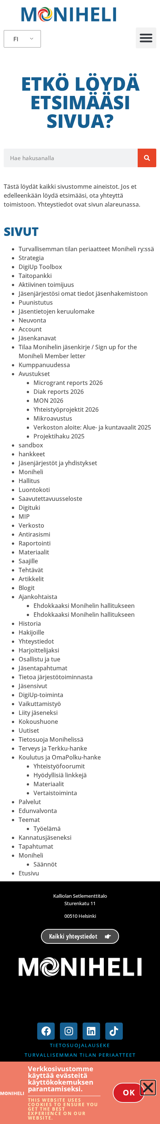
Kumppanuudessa (44, 365)
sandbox (31, 445)
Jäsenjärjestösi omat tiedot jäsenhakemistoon (83, 293)
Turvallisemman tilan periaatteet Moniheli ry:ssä (86, 249)
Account (30, 329)
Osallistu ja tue (39, 659)
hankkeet (32, 454)
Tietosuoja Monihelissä (51, 739)
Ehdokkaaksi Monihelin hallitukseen (84, 606)
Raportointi (35, 543)
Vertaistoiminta (55, 793)
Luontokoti (34, 490)
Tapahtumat (36, 846)
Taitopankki (35, 276)
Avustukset (34, 374)
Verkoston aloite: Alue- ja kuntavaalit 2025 (92, 427)
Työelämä (47, 829)
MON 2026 (48, 400)
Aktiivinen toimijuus (46, 285)
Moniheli (31, 472)
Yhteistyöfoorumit (59, 766)
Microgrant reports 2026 (68, 383)
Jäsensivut (33, 686)
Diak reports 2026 (58, 392)
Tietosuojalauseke (80, 1045)
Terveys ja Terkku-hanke (53, 748)
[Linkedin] (91, 1031)
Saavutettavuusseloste (50, 499)
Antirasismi (34, 534)
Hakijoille (31, 632)
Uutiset (29, 730)
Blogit (27, 588)
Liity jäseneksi (38, 713)
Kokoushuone (38, 722)
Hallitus (29, 481)
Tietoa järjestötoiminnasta (56, 677)
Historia (30, 623)
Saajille (28, 561)
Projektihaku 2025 (58, 436)
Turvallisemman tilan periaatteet (80, 1055)
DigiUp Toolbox (40, 267)
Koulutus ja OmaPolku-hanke (60, 757)
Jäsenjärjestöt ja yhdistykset (58, 463)
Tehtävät (31, 570)
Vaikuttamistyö (40, 704)
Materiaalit (34, 552)
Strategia (31, 258)
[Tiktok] (114, 1031)
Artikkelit (31, 579)
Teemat (29, 820)
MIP (24, 516)
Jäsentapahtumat (43, 668)
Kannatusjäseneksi (45, 837)
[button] (146, 37)
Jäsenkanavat (37, 338)
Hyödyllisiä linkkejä (60, 775)
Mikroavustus (52, 418)
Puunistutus (36, 302)
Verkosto (31, 525)
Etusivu (29, 873)
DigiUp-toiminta (41, 695)
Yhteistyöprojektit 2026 (66, 409)
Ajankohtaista (38, 597)
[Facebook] (46, 1031)
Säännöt (45, 864)
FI (15, 39)
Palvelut (30, 802)
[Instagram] (68, 1031)
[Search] (147, 158)
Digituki (29, 507)
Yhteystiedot (36, 641)
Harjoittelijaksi (39, 650)
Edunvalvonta (38, 811)
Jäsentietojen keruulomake (57, 311)
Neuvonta (32, 320)
